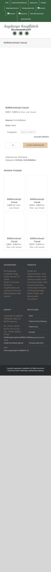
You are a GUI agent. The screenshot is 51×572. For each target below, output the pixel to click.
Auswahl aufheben (41, 137)
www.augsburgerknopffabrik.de (16, 350)
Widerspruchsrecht (36, 337)
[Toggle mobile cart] (42, 26)
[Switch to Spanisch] (22, 13)
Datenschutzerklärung (37, 321)
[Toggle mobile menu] (46, 26)
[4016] (25, 78)
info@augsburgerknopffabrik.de (16, 337)
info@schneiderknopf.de (13, 343)
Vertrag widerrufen (36, 343)
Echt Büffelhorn (30, 160)
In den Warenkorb (35, 145)
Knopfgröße (12, 132)
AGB (31, 316)
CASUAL (19, 160)
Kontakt (32, 332)
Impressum (33, 327)
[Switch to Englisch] (11, 13)
